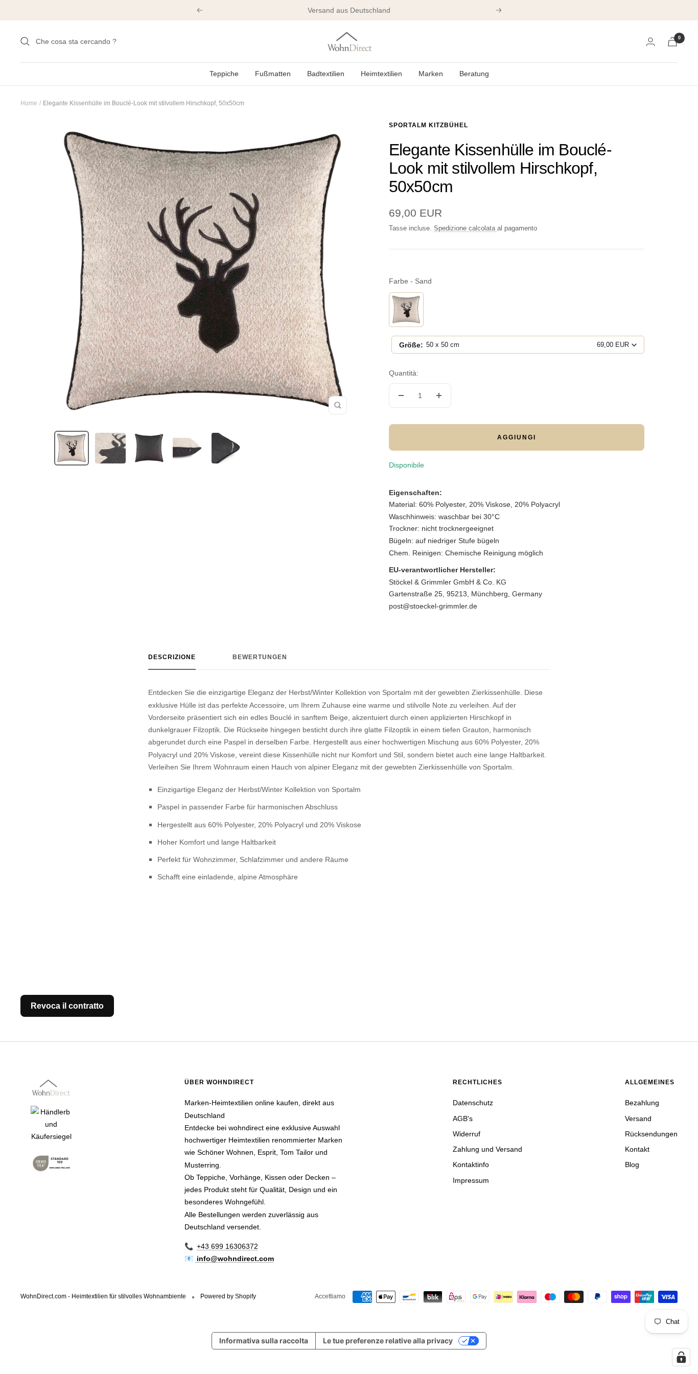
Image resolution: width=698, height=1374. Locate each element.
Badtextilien (325, 73)
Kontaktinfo (471, 1164)
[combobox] (517, 345)
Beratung (474, 73)
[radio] (406, 309)
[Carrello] (672, 41)
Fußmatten (273, 73)
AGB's (463, 1118)
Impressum (471, 1180)
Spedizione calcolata (465, 228)
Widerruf (466, 1134)
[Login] (650, 41)
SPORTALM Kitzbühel (428, 125)
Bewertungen (259, 657)
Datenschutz (473, 1103)
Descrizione (172, 657)
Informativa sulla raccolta (263, 1340)
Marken (430, 73)
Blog (632, 1164)
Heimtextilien (381, 73)
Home (28, 103)
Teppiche (224, 73)
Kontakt (637, 1149)
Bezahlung (642, 1103)
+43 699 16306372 (227, 1246)
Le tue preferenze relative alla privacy (388, 1340)
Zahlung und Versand (487, 1149)
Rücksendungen (651, 1134)
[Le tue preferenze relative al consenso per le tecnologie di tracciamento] (681, 1357)
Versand (638, 1118)
